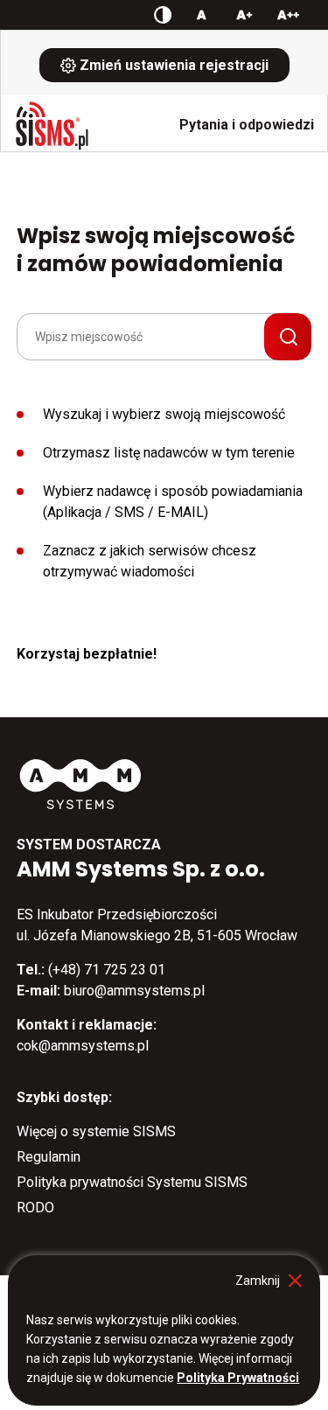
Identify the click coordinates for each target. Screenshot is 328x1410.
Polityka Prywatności (238, 1378)
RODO (35, 1207)
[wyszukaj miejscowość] (287, 336)
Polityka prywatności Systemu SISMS (132, 1182)
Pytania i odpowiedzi (246, 124)
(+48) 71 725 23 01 (106, 969)
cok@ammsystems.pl (83, 1045)
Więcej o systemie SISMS (96, 1131)
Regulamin (48, 1156)
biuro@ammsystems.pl (134, 990)
